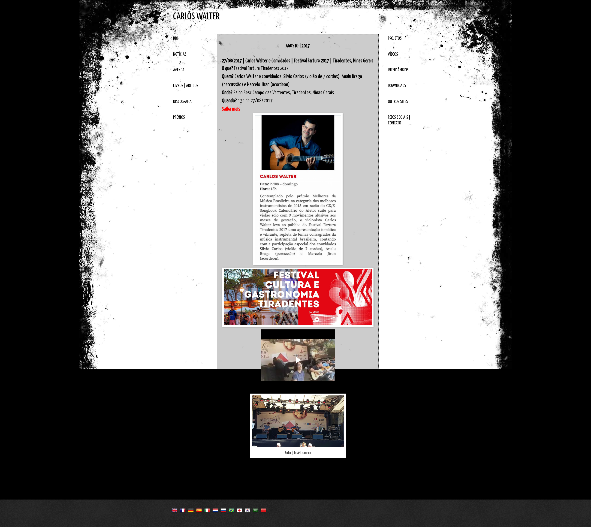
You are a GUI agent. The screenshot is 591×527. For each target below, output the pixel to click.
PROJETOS (395, 38)
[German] (192, 509)
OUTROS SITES (398, 101)
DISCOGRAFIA (182, 101)
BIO (175, 38)
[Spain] (200, 509)
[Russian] (224, 509)
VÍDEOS (393, 54)
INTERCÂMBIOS (398, 70)
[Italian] (208, 509)
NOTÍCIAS (180, 54)
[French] (183, 509)
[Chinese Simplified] (264, 509)
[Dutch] (216, 509)
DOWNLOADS (397, 86)
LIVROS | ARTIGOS (185, 86)
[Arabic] (256, 509)
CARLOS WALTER (196, 16)
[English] (175, 509)
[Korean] (248, 509)
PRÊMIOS (179, 117)
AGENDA (178, 70)
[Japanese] (240, 509)
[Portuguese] (232, 509)
